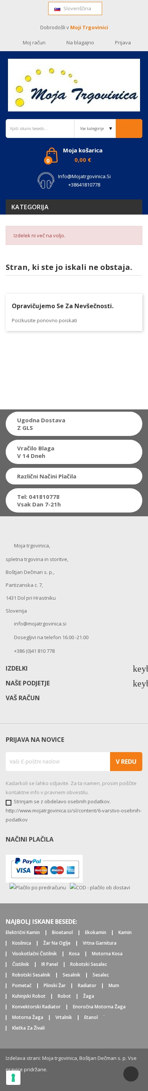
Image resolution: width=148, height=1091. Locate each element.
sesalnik (71, 975)
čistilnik (20, 964)
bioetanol (62, 932)
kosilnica (21, 943)
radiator (87, 985)
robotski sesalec (88, 964)
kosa (74, 953)
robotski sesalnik (31, 975)
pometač (21, 985)
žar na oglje (57, 943)
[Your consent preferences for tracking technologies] (13, 1078)
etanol (91, 1017)
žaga (88, 996)
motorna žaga (27, 1017)
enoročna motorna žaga (99, 1007)
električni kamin (23, 932)
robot (64, 996)
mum (114, 985)
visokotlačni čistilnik (34, 953)
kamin (125, 932)
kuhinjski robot (29, 996)
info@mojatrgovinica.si (84, 176)
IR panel (49, 964)
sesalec (101, 975)
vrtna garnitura (100, 943)
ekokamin (95, 932)
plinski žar (55, 985)
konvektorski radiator (36, 1007)
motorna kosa (107, 953)
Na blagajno (80, 42)
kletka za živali (28, 1028)
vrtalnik (63, 1017)
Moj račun (34, 42)
